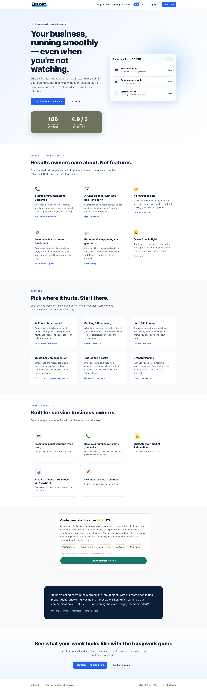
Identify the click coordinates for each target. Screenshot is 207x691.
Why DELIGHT (103, 4)
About (156, 685)
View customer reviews (104, 560)
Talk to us (75, 101)
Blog (141, 685)
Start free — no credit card (48, 101)
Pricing (116, 4)
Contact (126, 4)
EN (136, 4)
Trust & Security (169, 685)
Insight (148, 685)
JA (142, 4)
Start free (169, 4)
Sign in (153, 4)
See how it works (121, 665)
